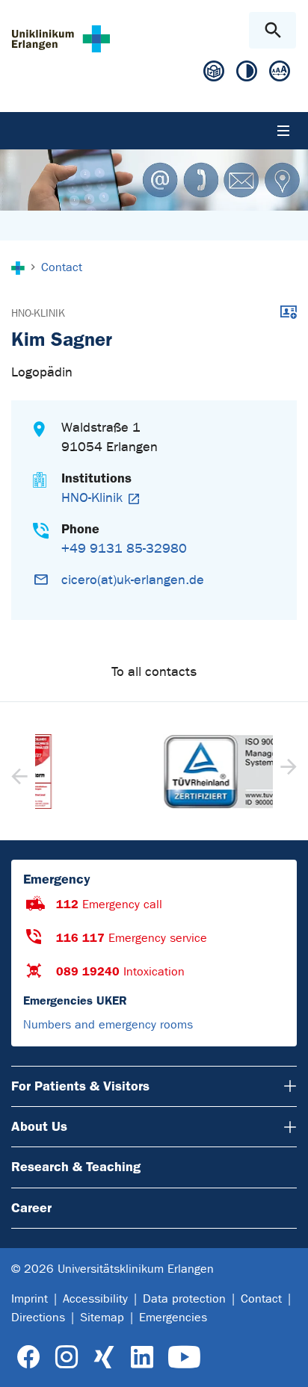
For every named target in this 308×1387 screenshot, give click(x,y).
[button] (287, 771)
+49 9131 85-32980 (124, 548)
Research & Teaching (76, 1166)
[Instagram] (66, 1357)
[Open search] (272, 30)
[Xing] (104, 1357)
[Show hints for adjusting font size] (279, 74)
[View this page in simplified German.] (213, 76)
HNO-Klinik (38, 313)
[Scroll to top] (284, 1362)
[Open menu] (283, 130)
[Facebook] (28, 1357)
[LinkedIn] (141, 1357)
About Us (39, 1126)
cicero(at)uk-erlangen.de (132, 580)
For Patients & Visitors (80, 1086)
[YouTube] (184, 1357)
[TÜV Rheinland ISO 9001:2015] (155, 771)
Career (31, 1208)
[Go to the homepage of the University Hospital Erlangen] (61, 38)
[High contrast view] (246, 74)
